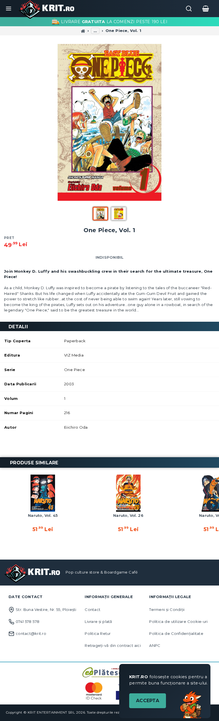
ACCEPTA (147, 700)
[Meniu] (8, 8)
